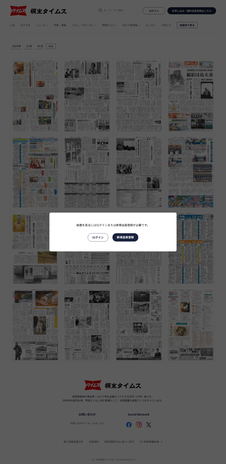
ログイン (98, 237)
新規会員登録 (125, 237)
